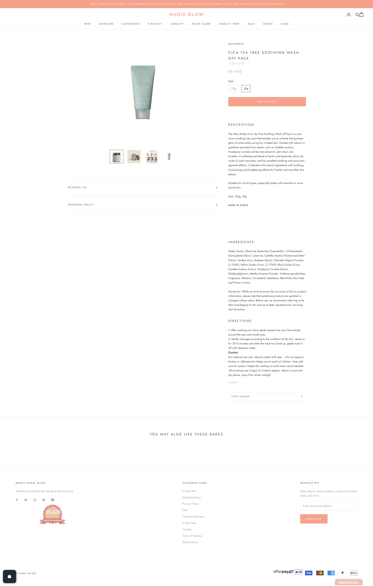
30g (246, 88)
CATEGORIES (131, 24)
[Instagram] (34, 499)
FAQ (184, 510)
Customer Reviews (193, 516)
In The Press (189, 523)
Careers (187, 529)
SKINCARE (106, 24)
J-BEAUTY (177, 24)
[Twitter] (245, 381)
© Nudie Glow (26, 573)
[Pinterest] (250, 381)
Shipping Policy (81, 204)
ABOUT (268, 24)
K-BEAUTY (155, 24)
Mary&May (236, 44)
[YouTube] (52, 499)
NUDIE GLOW (201, 24)
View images (240, 396)
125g (233, 88)
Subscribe (314, 519)
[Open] (9, 576)
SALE (251, 24)
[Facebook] (240, 381)
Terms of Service (192, 536)
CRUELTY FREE (229, 24)
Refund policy (190, 542)
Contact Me (188, 491)
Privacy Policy (190, 504)
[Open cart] (361, 14)
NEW (87, 24)
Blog (285, 24)
